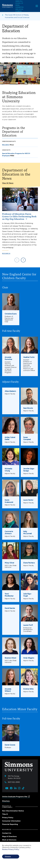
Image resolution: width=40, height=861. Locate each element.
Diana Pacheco (29, 563)
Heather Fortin (28, 357)
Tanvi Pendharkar (9, 595)
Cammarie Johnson (9, 532)
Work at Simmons (9, 840)
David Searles (10, 608)
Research (6, 253)
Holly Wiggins (28, 658)
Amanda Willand (8, 690)
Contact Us (6, 833)
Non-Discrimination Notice (13, 811)
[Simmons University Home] (7, 7)
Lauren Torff (28, 625)
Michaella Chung (8, 470)
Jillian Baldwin (10, 391)
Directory (6, 801)
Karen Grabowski (9, 501)
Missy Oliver (9, 563)
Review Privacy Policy (10, 849)
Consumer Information (11, 821)
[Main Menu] (36, 6)
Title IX (5, 814)
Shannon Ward (10, 658)
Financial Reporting (10, 824)
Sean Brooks (28, 408)
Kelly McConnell (27, 532)
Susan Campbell (27, 438)
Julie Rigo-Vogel (27, 595)
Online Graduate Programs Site (14, 797)
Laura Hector (28, 500)
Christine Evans (11, 314)
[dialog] (20, 851)
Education (5, 145)
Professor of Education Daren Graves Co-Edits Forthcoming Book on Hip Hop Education (19, 216)
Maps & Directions (9, 836)
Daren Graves (10, 745)
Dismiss (8, 857)
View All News (7, 183)
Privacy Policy (7, 818)
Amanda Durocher (8, 358)
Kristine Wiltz (28, 689)
